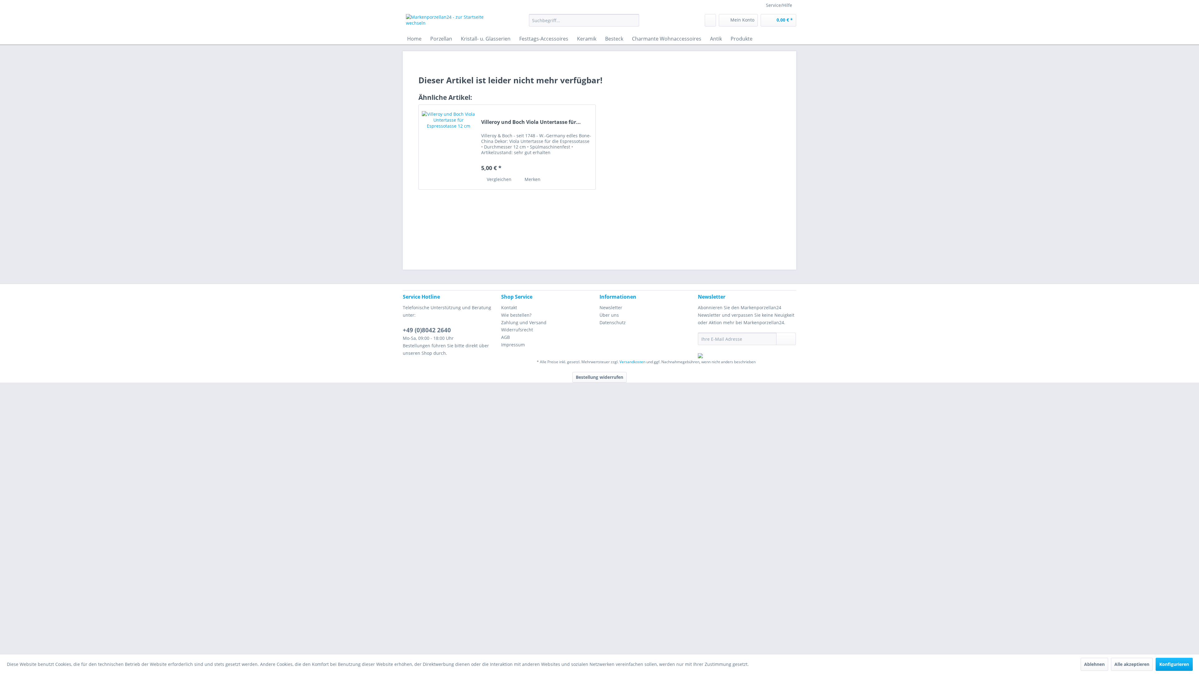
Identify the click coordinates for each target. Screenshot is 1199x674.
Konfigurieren (1174, 664)
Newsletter (611, 307)
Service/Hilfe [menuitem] (779, 5)
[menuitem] (584, 20)
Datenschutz (613, 322)
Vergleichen (498, 179)
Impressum (513, 345)
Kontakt (509, 307)
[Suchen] (633, 20)
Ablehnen (1094, 664)
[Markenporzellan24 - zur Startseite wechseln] (453, 22)
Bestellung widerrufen (599, 377)
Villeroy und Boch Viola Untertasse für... (531, 122)
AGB (505, 337)
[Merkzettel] (710, 20)
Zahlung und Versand (523, 322)
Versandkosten (632, 361)
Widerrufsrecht (517, 330)
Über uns (609, 315)
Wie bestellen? (516, 315)
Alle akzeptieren (1131, 664)
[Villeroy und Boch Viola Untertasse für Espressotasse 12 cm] (448, 147)
